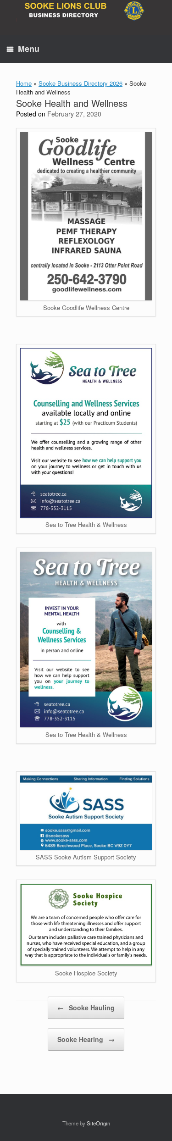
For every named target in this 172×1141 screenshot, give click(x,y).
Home (24, 83)
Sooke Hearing (86, 1039)
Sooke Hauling (86, 1007)
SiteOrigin (98, 1123)
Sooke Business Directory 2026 (80, 83)
